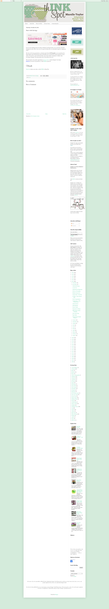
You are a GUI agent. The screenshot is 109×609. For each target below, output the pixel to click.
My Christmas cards (75, 393)
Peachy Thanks (75, 307)
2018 (73, 341)
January (74, 335)
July (73, 325)
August (74, 323)
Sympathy (73, 405)
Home (26, 23)
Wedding (73, 415)
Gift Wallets (73, 388)
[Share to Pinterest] (48, 75)
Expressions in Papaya (76, 308)
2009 (73, 356)
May (74, 328)
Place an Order (39, 23)
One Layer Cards (74, 394)
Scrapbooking (73, 402)
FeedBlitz (72, 235)
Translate (74, 576)
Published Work (74, 399)
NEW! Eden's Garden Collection (76, 311)
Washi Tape (73, 412)
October (74, 320)
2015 (73, 346)
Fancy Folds (73, 385)
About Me (32, 23)
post (30, 77)
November (75, 284)
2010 (73, 354)
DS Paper (73, 381)
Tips (72, 408)
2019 (73, 339)
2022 (73, 279)
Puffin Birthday (75, 305)
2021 (73, 281)
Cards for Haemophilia (75, 375)
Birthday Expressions (76, 293)
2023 (73, 277)
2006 (73, 361)
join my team (46, 59)
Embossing (73, 384)
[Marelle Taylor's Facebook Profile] (71, 562)
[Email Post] (41, 75)
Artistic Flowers (75, 303)
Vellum (72, 411)
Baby (72, 370)
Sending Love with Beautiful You (79, 470)
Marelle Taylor (72, 559)
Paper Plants (75, 315)
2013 (73, 349)
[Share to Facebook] (46, 75)
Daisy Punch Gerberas (79, 480)
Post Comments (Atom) (35, 116)
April (74, 330)
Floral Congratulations (77, 299)
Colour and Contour (76, 286)
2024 (73, 276)
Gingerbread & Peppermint (77, 289)
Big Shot (73, 372)
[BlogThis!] (44, 75)
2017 (73, 342)
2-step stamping (74, 367)
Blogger (56, 594)
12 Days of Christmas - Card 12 (80, 437)
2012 (73, 351)
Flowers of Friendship (76, 291)
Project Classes (74, 397)
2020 (73, 337)
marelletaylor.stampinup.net (75, 105)
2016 (73, 344)
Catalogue (77, 132)
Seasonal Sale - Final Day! (77, 294)
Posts (73, 223)
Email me (28, 69)
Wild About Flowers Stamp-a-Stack (79, 512)
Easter (72, 382)
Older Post (64, 113)
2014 (73, 348)
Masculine (73, 391)
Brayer (72, 373)
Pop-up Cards (73, 396)
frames (72, 418)
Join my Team (47, 23)
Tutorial (72, 409)
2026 (73, 272)
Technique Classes (74, 406)
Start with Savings (76, 313)
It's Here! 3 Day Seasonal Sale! (77, 297)
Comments (74, 225)
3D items (73, 369)
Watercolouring (74, 414)
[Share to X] (45, 75)
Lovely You (75, 287)
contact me (72, 256)
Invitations (73, 390)
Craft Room (73, 379)
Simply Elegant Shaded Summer (77, 317)
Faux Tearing (73, 387)
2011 (73, 353)
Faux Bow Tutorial (78, 427)
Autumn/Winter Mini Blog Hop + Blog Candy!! (80, 491)
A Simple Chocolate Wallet (80, 448)
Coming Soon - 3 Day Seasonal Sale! (76, 301)
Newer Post (28, 113)
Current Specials (55, 23)
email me (76, 195)
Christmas (73, 378)
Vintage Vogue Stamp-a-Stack (79, 501)
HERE (45, 61)
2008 (73, 358)
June (74, 326)
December (75, 282)
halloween (73, 420)
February (74, 333)
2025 (73, 274)
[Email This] (43, 75)
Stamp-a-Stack (74, 403)
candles (72, 417)
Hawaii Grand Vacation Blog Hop (79, 459)
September (75, 321)
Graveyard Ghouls (78, 523)
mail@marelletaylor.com (74, 85)
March (74, 332)
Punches (72, 400)
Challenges (73, 376)
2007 (73, 360)
